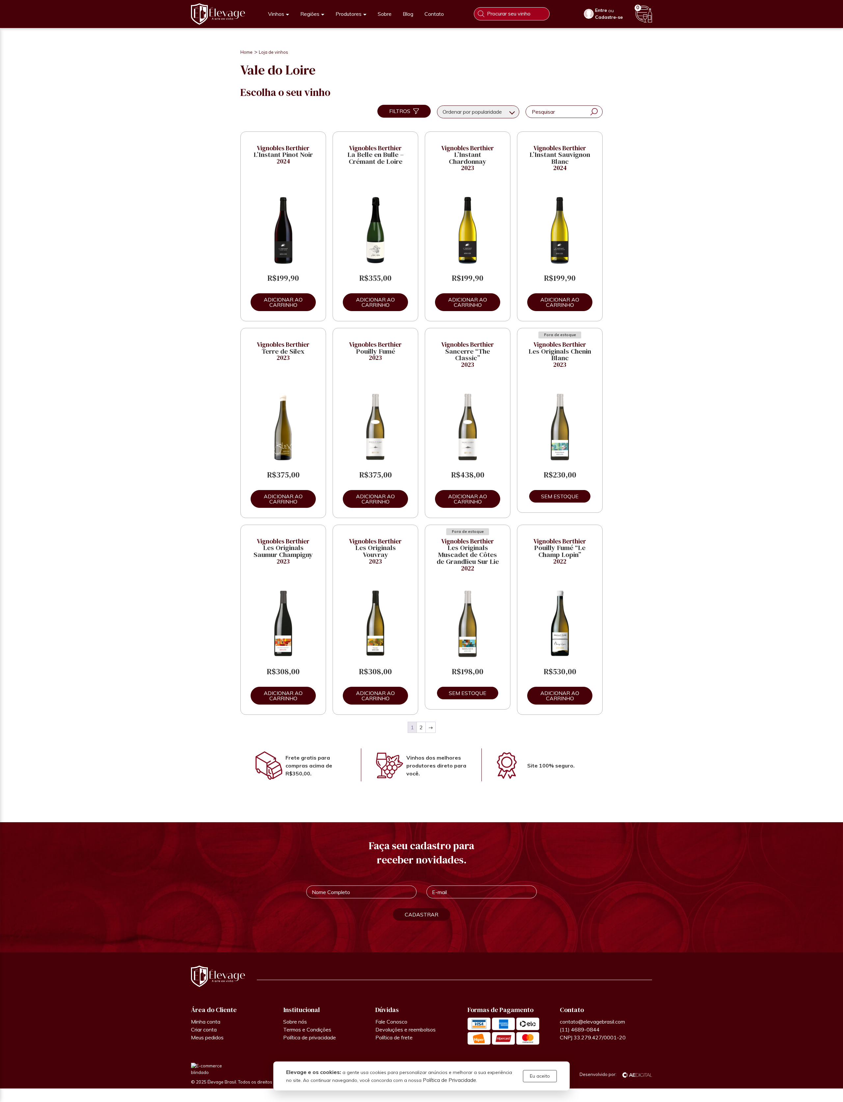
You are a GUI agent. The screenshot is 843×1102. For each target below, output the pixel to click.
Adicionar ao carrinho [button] (283, 302)
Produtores (349, 14)
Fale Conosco (391, 1021)
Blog (408, 14)
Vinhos (276, 14)
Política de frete (394, 1037)
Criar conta (204, 1029)
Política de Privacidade (449, 1080)
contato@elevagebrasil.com (592, 1021)
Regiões (309, 14)
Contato (434, 14)
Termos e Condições (307, 1029)
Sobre (385, 14)
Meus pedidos (207, 1037)
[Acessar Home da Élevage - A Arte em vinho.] (218, 14)
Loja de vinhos (273, 52)
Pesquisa (594, 111)
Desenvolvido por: (598, 1074)
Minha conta (205, 1021)
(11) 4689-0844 (580, 1029)
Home (246, 52)
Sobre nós (295, 1021)
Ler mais (559, 496)
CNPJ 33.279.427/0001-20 (593, 1037)
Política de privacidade (309, 1037)
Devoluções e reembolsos (405, 1029)
